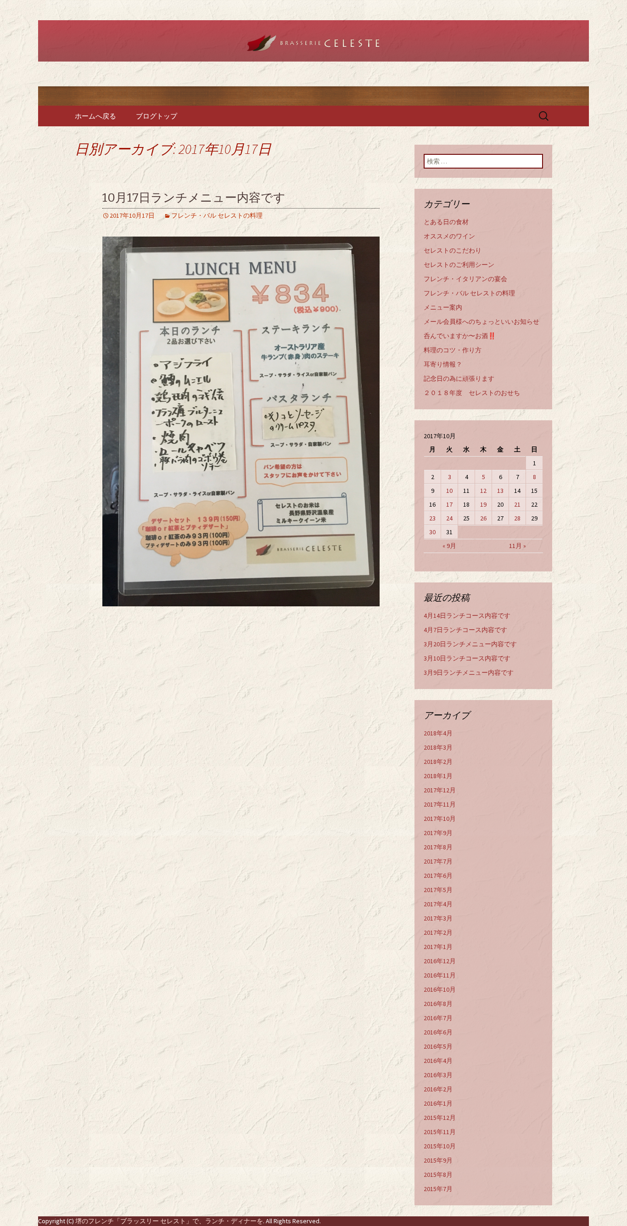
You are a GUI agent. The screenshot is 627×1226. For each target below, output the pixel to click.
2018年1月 (438, 776)
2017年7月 (438, 861)
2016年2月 (438, 1089)
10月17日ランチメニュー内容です (194, 198)
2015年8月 (438, 1174)
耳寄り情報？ (443, 364)
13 (500, 490)
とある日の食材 (446, 222)
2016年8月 (438, 1004)
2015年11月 (440, 1132)
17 (449, 504)
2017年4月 (438, 904)
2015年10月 (440, 1146)
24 (449, 518)
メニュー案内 (443, 307)
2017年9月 (438, 833)
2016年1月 (438, 1103)
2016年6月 (438, 1032)
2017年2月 (438, 932)
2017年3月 (438, 918)
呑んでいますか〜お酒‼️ (460, 336)
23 (432, 518)
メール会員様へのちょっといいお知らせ (481, 321)
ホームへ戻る (95, 116)
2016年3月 (438, 1075)
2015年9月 (438, 1160)
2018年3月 (438, 747)
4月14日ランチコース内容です (467, 615)
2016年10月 (440, 989)
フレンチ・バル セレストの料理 (217, 215)
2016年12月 (440, 961)
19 (483, 504)
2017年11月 (440, 804)
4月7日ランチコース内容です (465, 630)
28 (517, 518)
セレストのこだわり (452, 250)
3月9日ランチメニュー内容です (469, 672)
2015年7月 (438, 1189)
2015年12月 (440, 1117)
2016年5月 (438, 1046)
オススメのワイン (449, 236)
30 (432, 532)
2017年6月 (438, 875)
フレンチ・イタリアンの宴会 (465, 279)
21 (517, 504)
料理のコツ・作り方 (452, 350)
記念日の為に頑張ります (459, 378)
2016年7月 (438, 1018)
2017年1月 (438, 947)
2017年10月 (440, 818)
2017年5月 (438, 890)
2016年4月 (438, 1061)
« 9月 (449, 546)
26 (483, 518)
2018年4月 (438, 733)
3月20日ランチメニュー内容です (470, 644)
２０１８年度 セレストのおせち (472, 393)
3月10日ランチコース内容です (467, 658)
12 (483, 490)
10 (449, 490)
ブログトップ (156, 116)
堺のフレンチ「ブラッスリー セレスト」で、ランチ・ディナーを (169, 1221)
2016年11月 (440, 975)
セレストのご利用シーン (459, 264)
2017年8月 (438, 847)
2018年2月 (438, 761)
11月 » (517, 546)
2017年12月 (440, 790)
